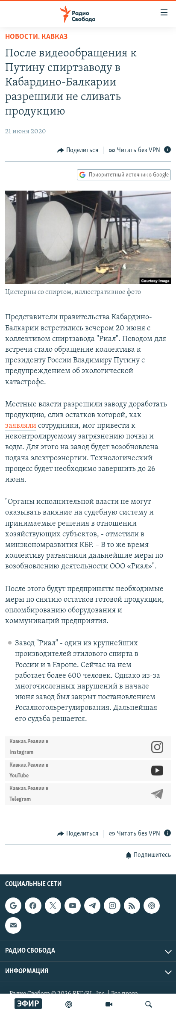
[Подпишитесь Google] (13, 905)
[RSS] (132, 905)
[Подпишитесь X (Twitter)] (53, 905)
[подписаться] (13, 926)
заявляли (20, 426)
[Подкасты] (152, 905)
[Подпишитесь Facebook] (33, 905)
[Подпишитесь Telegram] (92, 905)
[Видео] (109, 1004)
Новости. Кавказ (36, 37)
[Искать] (148, 1004)
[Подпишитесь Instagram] (112, 905)
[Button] (77, 150)
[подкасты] (69, 1004)
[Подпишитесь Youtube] (73, 905)
